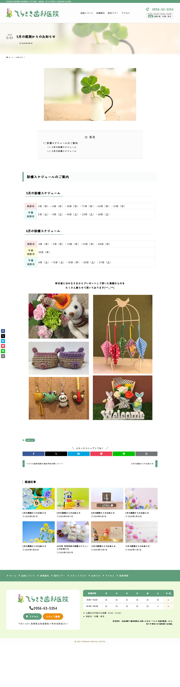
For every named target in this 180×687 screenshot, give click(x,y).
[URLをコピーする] (146, 454)
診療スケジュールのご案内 (62, 143)
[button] (34, 454)
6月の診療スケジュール (64, 151)
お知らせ (13, 43)
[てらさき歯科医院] (32, 13)
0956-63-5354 (163, 9)
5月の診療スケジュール (64, 147)
